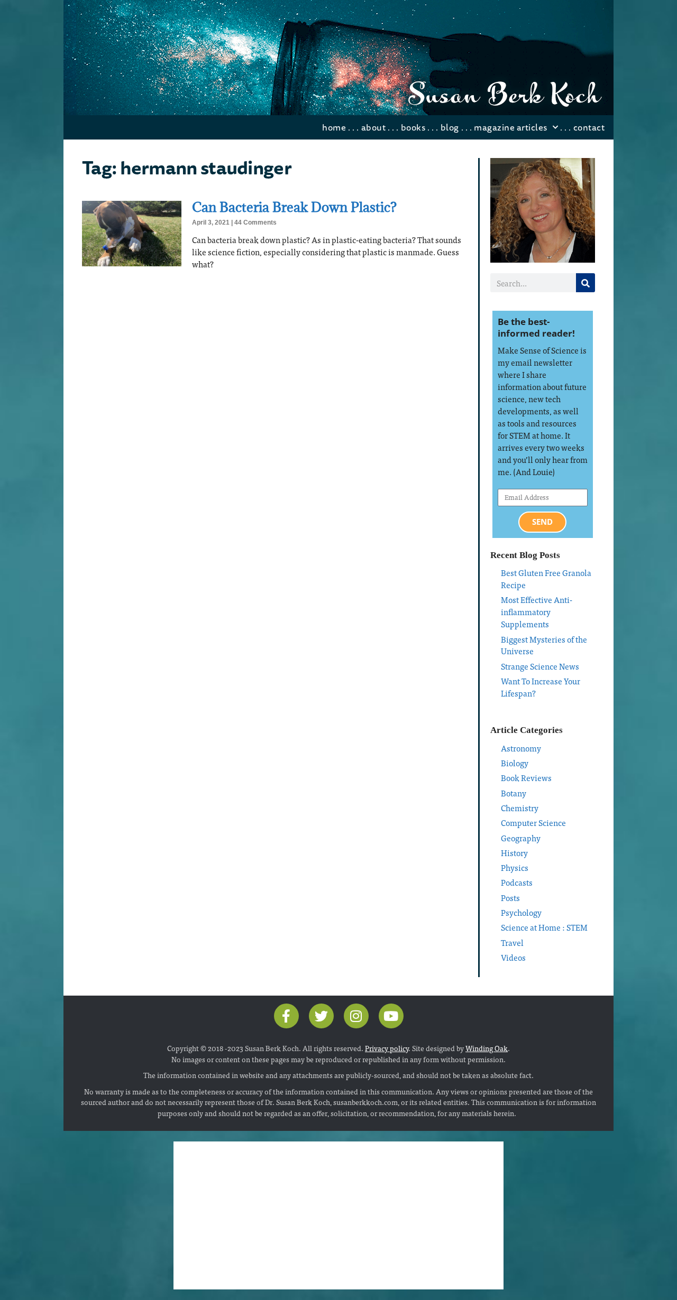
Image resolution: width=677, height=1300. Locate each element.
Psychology (521, 912)
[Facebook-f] (286, 1016)
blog (450, 127)
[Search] (585, 282)
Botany (513, 793)
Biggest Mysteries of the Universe (544, 645)
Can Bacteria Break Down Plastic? (294, 207)
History (514, 852)
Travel (512, 942)
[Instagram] (356, 1016)
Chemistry (519, 807)
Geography (521, 837)
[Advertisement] (338, 1215)
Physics (514, 867)
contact (589, 127)
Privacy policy (386, 1048)
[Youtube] (391, 1016)
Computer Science (533, 822)
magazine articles (510, 127)
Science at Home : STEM (544, 927)
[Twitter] (321, 1016)
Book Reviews (526, 777)
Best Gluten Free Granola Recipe (546, 578)
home (334, 127)
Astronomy (521, 748)
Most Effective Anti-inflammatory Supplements (536, 611)
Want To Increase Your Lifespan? (540, 687)
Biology (514, 762)
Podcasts (517, 882)
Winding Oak (486, 1048)
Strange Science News (540, 666)
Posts (510, 897)
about (373, 127)
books (413, 127)
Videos (513, 957)
